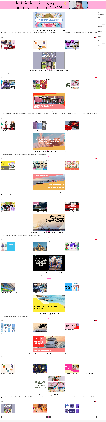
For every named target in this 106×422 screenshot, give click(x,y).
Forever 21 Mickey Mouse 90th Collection (6, 130)
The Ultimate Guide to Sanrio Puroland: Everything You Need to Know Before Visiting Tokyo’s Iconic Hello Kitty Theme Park (80, 373)
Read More (48, 75)
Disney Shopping (50, 69)
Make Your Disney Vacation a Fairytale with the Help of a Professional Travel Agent (49, 273)
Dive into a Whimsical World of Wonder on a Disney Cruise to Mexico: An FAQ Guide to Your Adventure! (49, 192)
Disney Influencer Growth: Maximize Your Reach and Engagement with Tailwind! (48, 151)
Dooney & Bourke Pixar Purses (36, 373)
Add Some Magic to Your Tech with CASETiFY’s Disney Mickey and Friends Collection (49, 70)
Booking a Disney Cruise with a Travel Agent (48, 313)
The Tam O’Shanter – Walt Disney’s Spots (70, 130)
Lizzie (2, 37)
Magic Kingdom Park (100, 41)
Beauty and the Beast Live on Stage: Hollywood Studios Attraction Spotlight (42, 413)
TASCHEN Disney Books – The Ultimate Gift (70, 211)
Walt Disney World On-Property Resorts (102, 48)
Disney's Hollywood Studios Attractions (102, 29)
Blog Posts (46, 69)
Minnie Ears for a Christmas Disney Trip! (48, 394)
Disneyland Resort (99, 36)
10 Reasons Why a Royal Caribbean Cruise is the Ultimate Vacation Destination (49, 232)
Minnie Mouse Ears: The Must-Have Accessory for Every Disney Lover (49, 30)
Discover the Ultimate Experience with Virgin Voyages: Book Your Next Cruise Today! (48, 353)
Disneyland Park (99, 35)
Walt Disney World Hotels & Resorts (101, 46)
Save (96, 37)
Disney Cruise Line (50, 312)
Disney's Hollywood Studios (100, 27)
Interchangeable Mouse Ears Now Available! (70, 49)
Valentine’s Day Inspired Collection (69, 329)
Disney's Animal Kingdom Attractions (101, 26)
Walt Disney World (99, 45)
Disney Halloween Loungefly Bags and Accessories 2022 (39, 49)
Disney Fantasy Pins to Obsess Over (5, 211)
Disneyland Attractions (100, 31)
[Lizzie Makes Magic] (53, 5)
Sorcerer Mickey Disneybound (4, 49)
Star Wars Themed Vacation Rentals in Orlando (38, 292)
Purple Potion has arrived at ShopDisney (70, 413)
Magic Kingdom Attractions (100, 40)
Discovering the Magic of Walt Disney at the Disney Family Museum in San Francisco (48, 111)
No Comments (50, 71)
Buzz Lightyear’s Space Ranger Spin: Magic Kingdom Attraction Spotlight (9, 292)
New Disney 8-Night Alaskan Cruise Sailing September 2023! (40, 211)
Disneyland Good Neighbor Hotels (101, 32)
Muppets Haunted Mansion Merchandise (38, 130)
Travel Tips (50, 231)
